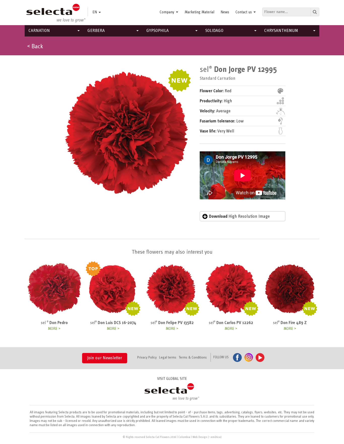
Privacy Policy (147, 357)
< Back (35, 46)
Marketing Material (199, 12)
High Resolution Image (239, 216)
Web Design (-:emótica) (207, 436)
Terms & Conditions (193, 357)
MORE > (54, 329)
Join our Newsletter (104, 358)
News (225, 12)
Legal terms (167, 357)
